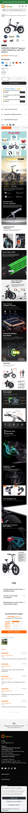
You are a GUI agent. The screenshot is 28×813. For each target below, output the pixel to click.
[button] (22, 6)
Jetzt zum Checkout (14, 83)
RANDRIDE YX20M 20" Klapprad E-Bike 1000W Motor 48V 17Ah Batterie (13, 16)
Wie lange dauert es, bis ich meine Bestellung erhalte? (13, 590)
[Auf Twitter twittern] (7, 124)
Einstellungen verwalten (14, 805)
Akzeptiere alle (14, 798)
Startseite (3, 14)
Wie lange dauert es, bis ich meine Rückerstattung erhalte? (13, 603)
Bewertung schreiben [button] (14, 632)
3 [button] (14, 712)
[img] (4, 653)
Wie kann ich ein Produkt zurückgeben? (11, 596)
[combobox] (14, 10)
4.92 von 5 (17, 616)
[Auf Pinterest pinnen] (13, 124)
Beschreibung (6, 127)
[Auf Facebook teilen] (10, 124)
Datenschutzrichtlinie (7, 809)
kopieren (22, 92)
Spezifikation (16, 127)
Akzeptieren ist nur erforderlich (14, 801)
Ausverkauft (19, 78)
